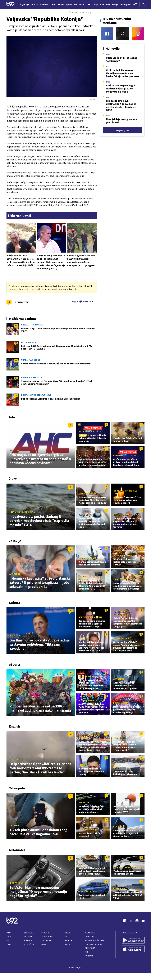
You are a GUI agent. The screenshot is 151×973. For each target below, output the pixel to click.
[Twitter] (122, 33)
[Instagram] (138, 33)
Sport (9, 936)
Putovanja (29, 936)
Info (8, 933)
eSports (45, 933)
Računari (84, 802)
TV (66, 936)
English (13, 759)
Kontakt (89, 956)
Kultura (28, 940)
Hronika (118, 455)
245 (16, 360)
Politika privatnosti (95, 944)
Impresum (89, 936)
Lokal (44, 944)
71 (16, 343)
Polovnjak (119, 888)
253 (16, 378)
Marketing (90, 933)
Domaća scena (86, 676)
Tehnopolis (47, 936)
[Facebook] (107, 33)
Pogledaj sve (122, 130)
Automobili (46, 940)
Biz (7, 940)
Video (68, 933)
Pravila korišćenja (94, 940)
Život (9, 944)
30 (106, 424)
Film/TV (82, 638)
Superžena (29, 944)
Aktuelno (14, 574)
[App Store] (133, 949)
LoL (11, 701)
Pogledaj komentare (82, 301)
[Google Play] (133, 940)
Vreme (68, 944)
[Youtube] (143, 920)
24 (106, 881)
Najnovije (24, 4)
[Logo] (10, 4)
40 (16, 325)
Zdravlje (28, 933)
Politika (14, 450)
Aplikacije (90, 948)
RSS (86, 952)
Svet (116, 434)
